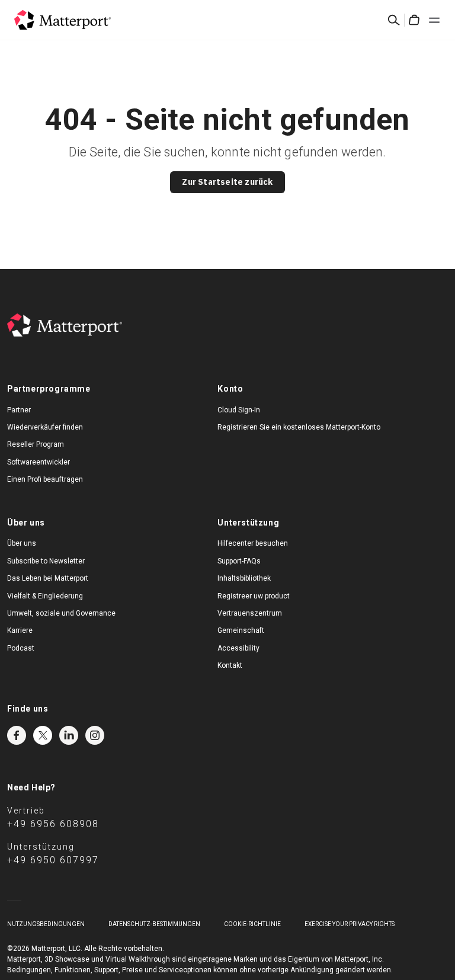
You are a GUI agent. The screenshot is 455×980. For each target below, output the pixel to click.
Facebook (16, 735)
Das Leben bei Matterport (47, 578)
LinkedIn (68, 735)
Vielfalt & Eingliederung (45, 596)
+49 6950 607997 (53, 860)
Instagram (94, 735)
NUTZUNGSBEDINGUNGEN (46, 924)
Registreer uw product (253, 596)
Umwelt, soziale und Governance (61, 613)
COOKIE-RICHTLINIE (252, 924)
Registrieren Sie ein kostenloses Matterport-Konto (298, 427)
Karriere (20, 630)
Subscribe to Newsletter (46, 561)
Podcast (20, 648)
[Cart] (414, 20)
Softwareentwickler (38, 462)
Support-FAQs (239, 561)
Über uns (21, 543)
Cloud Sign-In (238, 410)
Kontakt (229, 665)
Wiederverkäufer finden (45, 427)
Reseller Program (35, 444)
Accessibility (238, 648)
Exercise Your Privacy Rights (350, 924)
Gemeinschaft (240, 630)
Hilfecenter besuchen (252, 543)
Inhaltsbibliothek (244, 578)
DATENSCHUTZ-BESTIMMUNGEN (154, 924)
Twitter (42, 735)
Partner (19, 410)
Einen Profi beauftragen (45, 479)
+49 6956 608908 (53, 824)
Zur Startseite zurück (227, 182)
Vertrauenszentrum (249, 613)
